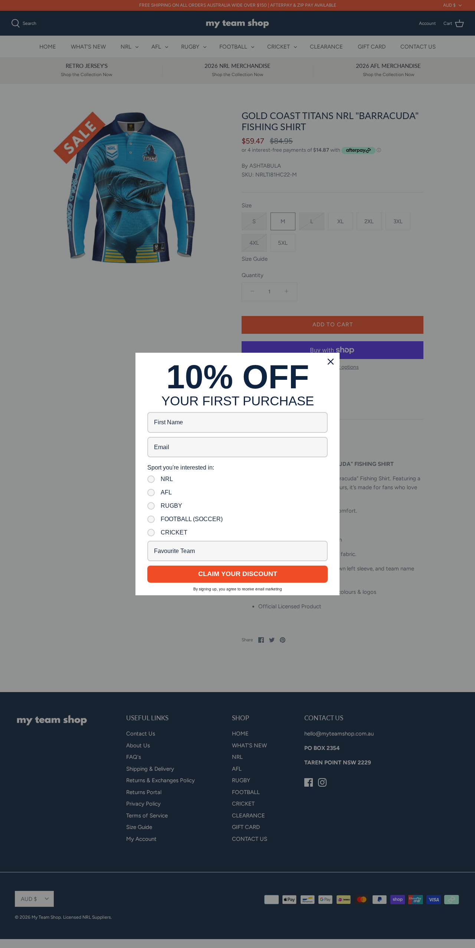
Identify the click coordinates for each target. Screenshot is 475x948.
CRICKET (174, 532)
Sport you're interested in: (180, 467)
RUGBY (171, 506)
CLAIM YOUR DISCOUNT (237, 573)
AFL (166, 492)
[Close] (331, 362)
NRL (167, 479)
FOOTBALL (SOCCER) (192, 519)
